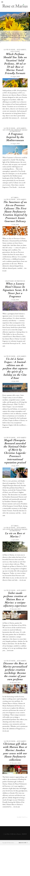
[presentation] (0, 42)
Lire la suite (24, 118)
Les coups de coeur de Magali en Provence (15, 130)
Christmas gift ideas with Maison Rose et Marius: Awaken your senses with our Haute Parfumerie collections (15, 752)
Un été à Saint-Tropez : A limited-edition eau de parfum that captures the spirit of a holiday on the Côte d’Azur (15, 369)
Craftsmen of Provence (15, 281)
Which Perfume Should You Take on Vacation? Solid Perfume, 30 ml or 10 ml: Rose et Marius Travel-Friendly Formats (13, 36)
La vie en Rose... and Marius (10, 32)
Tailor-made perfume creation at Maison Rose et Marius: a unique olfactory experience (15, 599)
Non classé (22, 32)
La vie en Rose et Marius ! (15, 535)
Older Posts (22, 817)
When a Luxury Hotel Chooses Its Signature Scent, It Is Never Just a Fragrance (15, 290)
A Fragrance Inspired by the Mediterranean (15, 137)
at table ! (15, 197)
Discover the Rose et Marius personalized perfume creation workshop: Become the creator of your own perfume (15, 671)
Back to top (22, 842)
